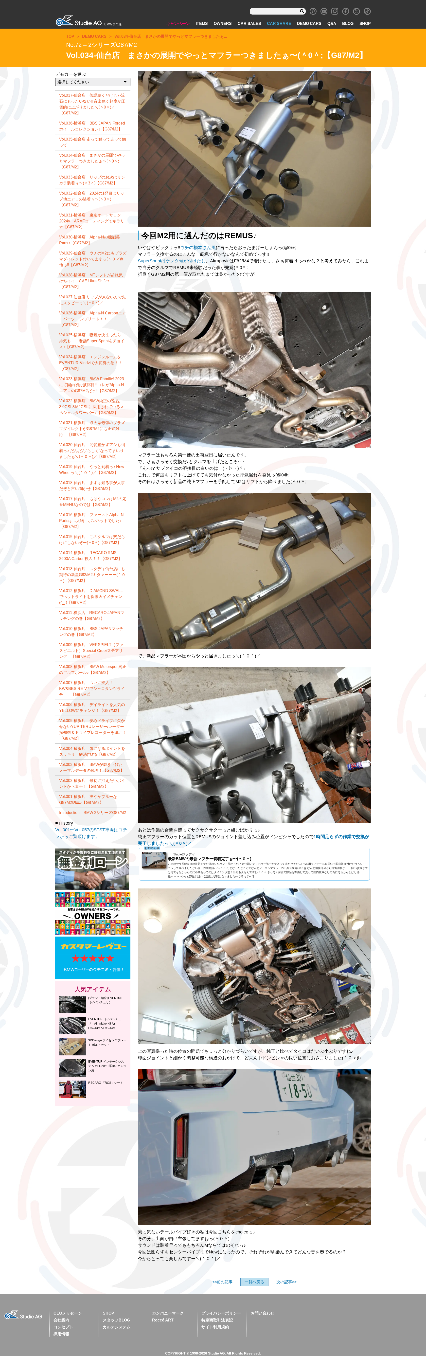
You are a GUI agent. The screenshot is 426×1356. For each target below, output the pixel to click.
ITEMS (202, 23)
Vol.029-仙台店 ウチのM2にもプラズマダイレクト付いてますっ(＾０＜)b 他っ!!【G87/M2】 (92, 259)
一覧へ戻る (254, 1282)
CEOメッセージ (67, 1313)
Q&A (331, 23)
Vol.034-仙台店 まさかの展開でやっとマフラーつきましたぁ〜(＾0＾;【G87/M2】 (92, 161)
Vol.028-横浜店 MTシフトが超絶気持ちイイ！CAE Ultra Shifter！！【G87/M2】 (91, 281)
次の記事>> (286, 1282)
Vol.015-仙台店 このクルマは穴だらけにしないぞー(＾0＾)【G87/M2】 (92, 540)
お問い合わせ (262, 1313)
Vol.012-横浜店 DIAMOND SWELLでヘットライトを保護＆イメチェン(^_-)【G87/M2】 (91, 597)
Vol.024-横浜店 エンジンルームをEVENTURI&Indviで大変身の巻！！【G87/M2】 (90, 363)
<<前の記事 (222, 1282)
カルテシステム (116, 1327)
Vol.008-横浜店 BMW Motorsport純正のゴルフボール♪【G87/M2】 (92, 670)
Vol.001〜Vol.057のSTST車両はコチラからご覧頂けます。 (91, 833)
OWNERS (223, 23)
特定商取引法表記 (217, 1320)
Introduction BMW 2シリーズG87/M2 (92, 813)
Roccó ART (163, 1320)
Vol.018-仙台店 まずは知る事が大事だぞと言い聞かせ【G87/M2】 (92, 486)
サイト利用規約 (215, 1327)
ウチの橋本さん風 (198, 247)
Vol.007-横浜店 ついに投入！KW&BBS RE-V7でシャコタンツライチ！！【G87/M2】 (92, 689)
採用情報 (61, 1334)
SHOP (365, 23)
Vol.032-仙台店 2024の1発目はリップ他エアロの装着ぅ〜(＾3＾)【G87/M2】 (91, 199)
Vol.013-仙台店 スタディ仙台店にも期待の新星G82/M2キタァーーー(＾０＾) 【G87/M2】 (92, 575)
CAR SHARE (279, 23)
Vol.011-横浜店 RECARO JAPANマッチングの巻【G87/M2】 (91, 616)
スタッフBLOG (116, 1320)
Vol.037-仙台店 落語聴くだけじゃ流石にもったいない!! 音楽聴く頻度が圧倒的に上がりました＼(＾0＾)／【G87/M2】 (92, 104)
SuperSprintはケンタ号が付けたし (172, 260)
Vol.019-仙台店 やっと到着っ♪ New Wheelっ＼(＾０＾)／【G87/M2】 (91, 470)
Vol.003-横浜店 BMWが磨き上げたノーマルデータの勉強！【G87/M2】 (91, 767)
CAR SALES (249, 23)
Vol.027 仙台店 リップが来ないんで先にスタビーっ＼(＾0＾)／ (92, 300)
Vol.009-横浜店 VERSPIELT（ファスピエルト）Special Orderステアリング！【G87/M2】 (91, 651)
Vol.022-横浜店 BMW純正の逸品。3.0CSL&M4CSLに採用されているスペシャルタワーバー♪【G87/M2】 (91, 407)
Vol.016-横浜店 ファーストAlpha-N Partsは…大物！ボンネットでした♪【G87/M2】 (91, 521)
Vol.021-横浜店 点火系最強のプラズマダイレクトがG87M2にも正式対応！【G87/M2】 (92, 429)
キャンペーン (178, 23)
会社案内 (61, 1320)
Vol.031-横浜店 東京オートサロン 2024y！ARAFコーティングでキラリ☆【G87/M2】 (91, 221)
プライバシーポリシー (221, 1313)
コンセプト (63, 1327)
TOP (70, 36)
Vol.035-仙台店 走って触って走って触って (92, 142)
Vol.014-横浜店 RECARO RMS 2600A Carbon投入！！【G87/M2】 (90, 556)
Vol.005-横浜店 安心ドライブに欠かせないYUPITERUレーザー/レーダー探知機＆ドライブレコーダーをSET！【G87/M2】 (92, 730)
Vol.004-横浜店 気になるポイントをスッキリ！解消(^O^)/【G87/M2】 (92, 751)
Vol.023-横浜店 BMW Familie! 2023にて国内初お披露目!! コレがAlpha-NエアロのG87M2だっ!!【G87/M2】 (91, 385)
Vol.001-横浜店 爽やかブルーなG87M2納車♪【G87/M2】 (88, 800)
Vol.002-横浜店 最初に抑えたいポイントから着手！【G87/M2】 (92, 783)
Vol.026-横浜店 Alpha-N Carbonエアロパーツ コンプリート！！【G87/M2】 (92, 319)
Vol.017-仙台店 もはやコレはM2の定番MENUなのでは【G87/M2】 (92, 502)
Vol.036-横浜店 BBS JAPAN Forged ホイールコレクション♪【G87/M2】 (92, 126)
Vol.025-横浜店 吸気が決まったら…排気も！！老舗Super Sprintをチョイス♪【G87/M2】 (92, 341)
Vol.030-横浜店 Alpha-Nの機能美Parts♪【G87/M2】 (89, 240)
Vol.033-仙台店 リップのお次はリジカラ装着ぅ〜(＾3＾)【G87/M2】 (92, 180)
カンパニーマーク (168, 1313)
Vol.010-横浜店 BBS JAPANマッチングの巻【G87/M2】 (91, 632)
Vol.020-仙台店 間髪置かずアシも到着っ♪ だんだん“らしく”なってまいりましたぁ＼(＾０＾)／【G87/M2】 (92, 451)
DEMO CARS (309, 23)
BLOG (348, 23)
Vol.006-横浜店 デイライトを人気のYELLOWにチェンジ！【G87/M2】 (92, 708)
